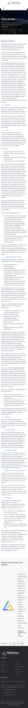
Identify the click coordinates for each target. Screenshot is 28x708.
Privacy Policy (17, 695)
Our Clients (18, 664)
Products (17, 654)
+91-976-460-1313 (9, 682)
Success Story (18, 662)
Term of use (10, 695)
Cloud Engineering (19, 657)
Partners (17, 659)
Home (2, 652)
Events (2, 659)
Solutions (17, 652)
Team (2, 657)
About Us (3, 654)
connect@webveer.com (10, 685)
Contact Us (4, 662)
